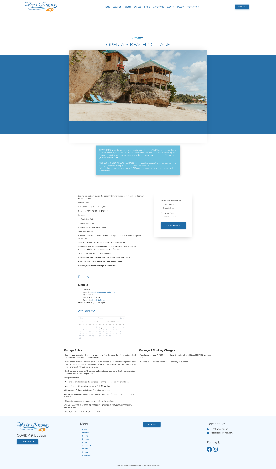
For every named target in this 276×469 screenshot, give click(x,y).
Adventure (158, 7)
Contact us (193, 7)
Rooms (128, 7)
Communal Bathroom (106, 292)
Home (107, 7)
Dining (147, 7)
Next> (122, 318)
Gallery (180, 7)
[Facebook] (209, 449)
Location (117, 7)
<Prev (81, 318)
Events (170, 7)
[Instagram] (215, 449)
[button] (71, 96)
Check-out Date (168, 213)
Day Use (137, 7)
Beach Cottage (98, 300)
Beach (93, 292)
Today (100, 318)
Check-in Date (167, 204)
